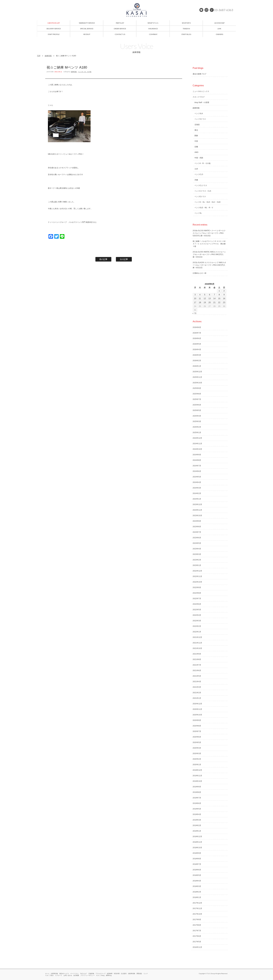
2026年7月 (197, 333)
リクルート (58, 975)
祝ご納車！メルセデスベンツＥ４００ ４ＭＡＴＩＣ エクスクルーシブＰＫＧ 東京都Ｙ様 (209, 243)
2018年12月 (197, 837)
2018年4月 (197, 881)
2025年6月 (197, 405)
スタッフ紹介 (49, 975)
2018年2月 (197, 892)
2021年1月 (197, 698)
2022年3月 (197, 621)
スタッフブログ (199, 97)
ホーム (47, 973)
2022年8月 (197, 593)
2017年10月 (197, 914)
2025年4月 (197, 416)
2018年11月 (197, 842)
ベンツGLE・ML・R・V (204, 208)
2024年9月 (197, 455)
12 (205, 298)
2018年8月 (197, 859)
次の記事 (124, 259)
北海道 (197, 125)
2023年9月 (197, 521)
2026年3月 (197, 355)
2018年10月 (197, 848)
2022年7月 (197, 599)
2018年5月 (197, 875)
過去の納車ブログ (199, 74)
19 (205, 302)
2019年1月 (197, 831)
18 (200, 302)
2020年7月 (197, 731)
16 (224, 298)
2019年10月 (197, 781)
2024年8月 (197, 460)
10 (195, 298)
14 (214, 298)
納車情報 (48, 56)
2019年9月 (197, 787)
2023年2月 (197, 560)
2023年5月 (197, 543)
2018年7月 (197, 864)
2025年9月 (197, 388)
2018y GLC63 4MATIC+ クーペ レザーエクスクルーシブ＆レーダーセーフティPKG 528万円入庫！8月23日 (209, 233)
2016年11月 (197, 947)
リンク (145, 973)
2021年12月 (197, 637)
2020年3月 (197, 754)
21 (214, 302)
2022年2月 (197, 626)
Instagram (206, 10)
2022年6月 (197, 604)
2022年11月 (197, 576)
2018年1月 (197, 897)
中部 (196, 141)
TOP (38, 56)
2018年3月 (197, 886)
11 (200, 298)
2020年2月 (197, 759)
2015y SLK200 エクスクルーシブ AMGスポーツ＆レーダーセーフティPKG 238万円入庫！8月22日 (209, 265)
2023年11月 (197, 510)
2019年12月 (197, 770)
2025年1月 (197, 433)
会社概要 (76, 975)
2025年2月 (197, 427)
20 (209, 302)
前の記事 (103, 259)
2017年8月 (197, 925)
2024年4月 (197, 482)
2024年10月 (197, 449)
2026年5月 (197, 344)
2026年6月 (197, 338)
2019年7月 (197, 798)
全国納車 (109, 973)
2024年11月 (197, 444)
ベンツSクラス (200, 119)
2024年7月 (197, 466)
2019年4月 (197, 814)
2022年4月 (197, 615)
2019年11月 (197, 776)
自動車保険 (131, 973)
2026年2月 (197, 361)
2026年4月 (197, 350)
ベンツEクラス (200, 197)
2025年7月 (197, 399)
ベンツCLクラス (201, 185)
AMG (196, 152)
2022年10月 (197, 582)
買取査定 (139, 973)
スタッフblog (100, 975)
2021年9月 (197, 654)
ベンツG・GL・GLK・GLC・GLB (207, 202)
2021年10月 (197, 648)
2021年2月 (197, 693)
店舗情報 (91, 973)
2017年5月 (197, 942)
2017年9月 (197, 920)
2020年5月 (197, 742)
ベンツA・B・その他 (84, 72)
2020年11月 (197, 709)
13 (209, 298)
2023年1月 (197, 565)
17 (195, 302)
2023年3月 (197, 554)
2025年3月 (197, 421)
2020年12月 (197, 704)
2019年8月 (197, 792)
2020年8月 (197, 726)
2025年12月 (197, 372)
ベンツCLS (199, 174)
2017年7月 (197, 931)
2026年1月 (197, 366)
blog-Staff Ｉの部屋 (202, 102)
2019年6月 (197, 803)
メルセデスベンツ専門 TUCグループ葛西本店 (136, 10)
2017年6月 (197, 936)
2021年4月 (197, 682)
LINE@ (201, 10)
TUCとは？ (83, 973)
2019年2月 (197, 825)
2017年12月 (197, 903)
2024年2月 (197, 493)
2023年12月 (197, 504)
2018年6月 (197, 870)
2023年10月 (197, 516)
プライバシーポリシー (87, 975)
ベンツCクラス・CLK (203, 191)
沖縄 (196, 180)
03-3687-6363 (223, 10)
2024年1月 (197, 499)
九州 (196, 169)
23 (224, 302)
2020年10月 (197, 715)
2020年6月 (197, 737)
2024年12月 (197, 438)
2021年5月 (197, 676)
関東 (196, 136)
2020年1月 (197, 765)
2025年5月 (197, 410)
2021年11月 (197, 643)
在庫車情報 (54, 973)
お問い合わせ (68, 975)
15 (219, 298)
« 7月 (194, 313)
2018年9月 (197, 853)
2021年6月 (197, 670)
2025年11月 (197, 377)
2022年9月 (197, 587)
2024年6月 (197, 471)
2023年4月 (197, 549)
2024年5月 (197, 477)
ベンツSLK (199, 114)
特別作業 (117, 973)
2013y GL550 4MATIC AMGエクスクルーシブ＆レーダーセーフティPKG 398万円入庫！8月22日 (209, 254)
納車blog (109, 975)
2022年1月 (197, 632)
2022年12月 (197, 571)
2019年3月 (197, 820)
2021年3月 (197, 687)
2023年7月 (197, 532)
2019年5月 (197, 809)
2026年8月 (197, 327)
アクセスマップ (101, 973)
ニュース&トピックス (201, 91)
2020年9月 (197, 720)
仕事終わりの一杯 (199, 273)
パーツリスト (74, 973)
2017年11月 (197, 908)
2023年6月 (197, 538)
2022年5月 (197, 610)
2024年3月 (197, 488)
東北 (196, 130)
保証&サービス (64, 973)
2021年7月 (197, 665)
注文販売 (124, 973)
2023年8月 (197, 527)
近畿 (196, 147)
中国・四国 (199, 158)
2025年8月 (197, 394)
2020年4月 (197, 748)
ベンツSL (198, 213)
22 (219, 302)
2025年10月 (197, 383)
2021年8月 (197, 659)
